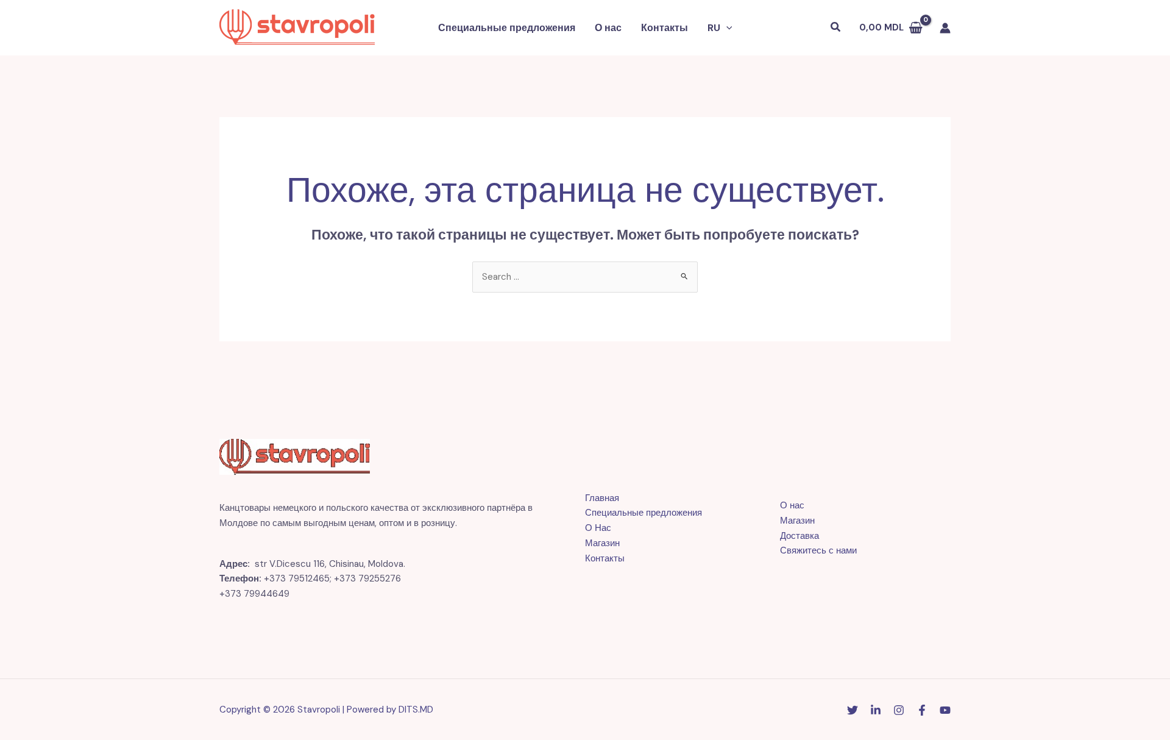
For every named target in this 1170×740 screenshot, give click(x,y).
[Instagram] (898, 710)
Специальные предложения (506, 27)
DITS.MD (416, 709)
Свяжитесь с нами (818, 550)
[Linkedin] (875, 710)
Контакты (664, 27)
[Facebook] (921, 710)
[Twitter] (852, 710)
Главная (602, 498)
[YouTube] (945, 710)
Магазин (602, 543)
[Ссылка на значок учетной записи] (945, 28)
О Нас (598, 528)
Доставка (799, 536)
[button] (726, 28)
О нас (608, 27)
